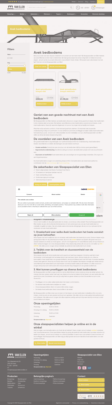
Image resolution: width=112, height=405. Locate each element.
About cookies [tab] (56, 194)
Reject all (30, 215)
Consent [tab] (29, 194)
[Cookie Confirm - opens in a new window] (87, 189)
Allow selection (56, 215)
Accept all (82, 215)
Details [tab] (83, 194)
